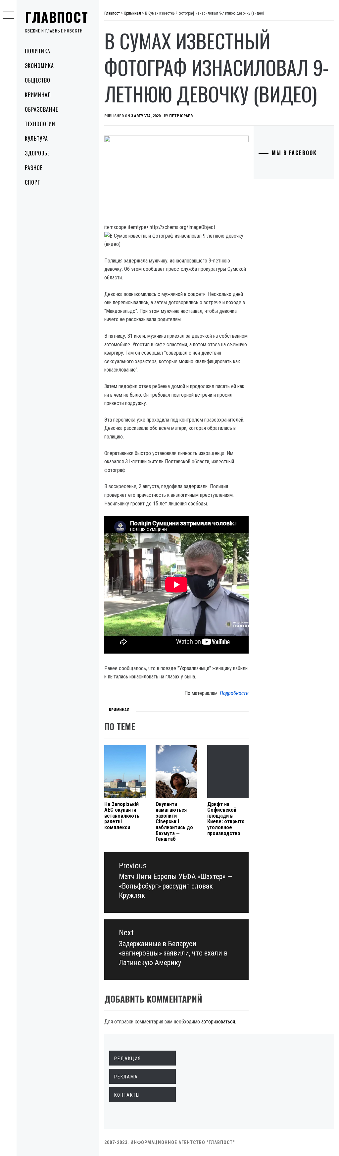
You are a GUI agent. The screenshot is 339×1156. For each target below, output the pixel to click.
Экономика (39, 66)
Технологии (40, 124)
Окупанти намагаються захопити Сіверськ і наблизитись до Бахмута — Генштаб (174, 821)
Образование (41, 109)
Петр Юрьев (181, 116)
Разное (33, 168)
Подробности (234, 693)
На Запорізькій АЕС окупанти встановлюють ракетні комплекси (121, 816)
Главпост (56, 17)
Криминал (38, 95)
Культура (36, 139)
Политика (37, 51)
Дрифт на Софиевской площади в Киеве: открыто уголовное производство (226, 819)
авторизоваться (218, 1021)
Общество (37, 80)
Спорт (32, 182)
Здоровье (37, 153)
